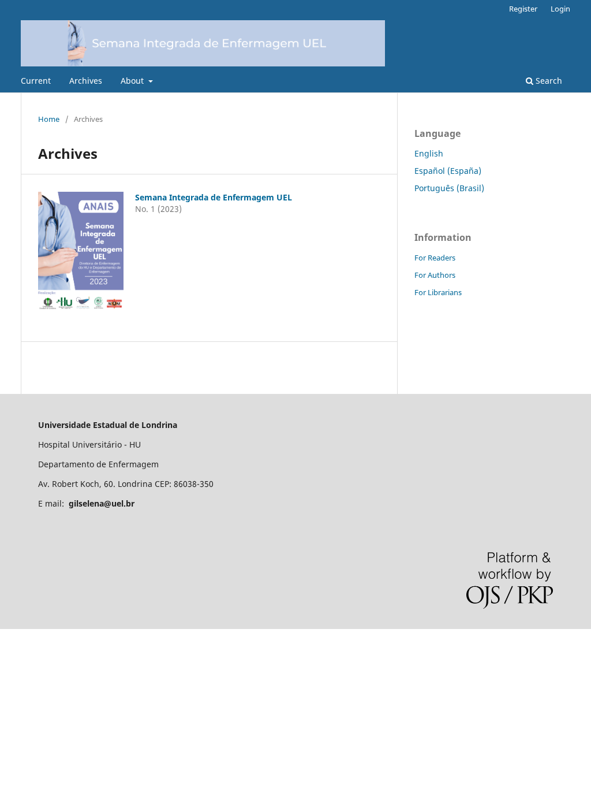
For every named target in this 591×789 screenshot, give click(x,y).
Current (36, 80)
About (133, 80)
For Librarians (438, 292)
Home (48, 119)
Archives (85, 80)
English (428, 153)
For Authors (434, 275)
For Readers (434, 257)
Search (547, 80)
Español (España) (447, 170)
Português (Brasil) (449, 188)
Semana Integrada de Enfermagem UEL (213, 197)
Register (523, 8)
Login (560, 8)
